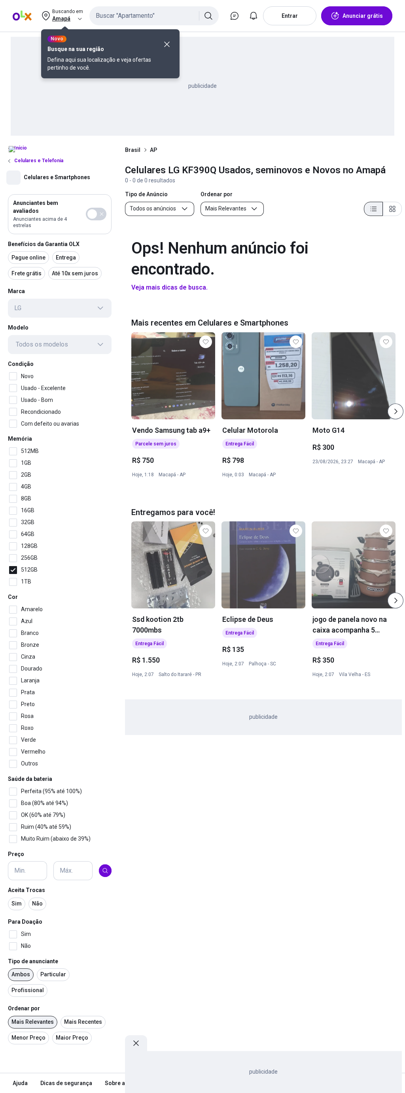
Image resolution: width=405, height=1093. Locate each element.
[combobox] (154, 15)
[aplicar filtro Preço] (105, 870)
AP (153, 150)
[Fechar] (167, 44)
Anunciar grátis (363, 16)
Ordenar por (24, 1008)
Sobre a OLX (121, 1083)
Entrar (290, 16)
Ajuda (20, 1083)
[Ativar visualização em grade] (392, 209)
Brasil (132, 150)
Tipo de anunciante (33, 961)
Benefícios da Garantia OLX (43, 244)
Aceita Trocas (26, 890)
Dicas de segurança (66, 1083)
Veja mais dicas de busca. (169, 287)
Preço (16, 854)
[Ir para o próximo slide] (395, 411)
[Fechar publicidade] (136, 1043)
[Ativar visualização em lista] (373, 209)
